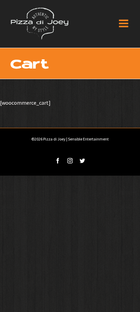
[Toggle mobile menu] (124, 23)
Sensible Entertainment (88, 139)
